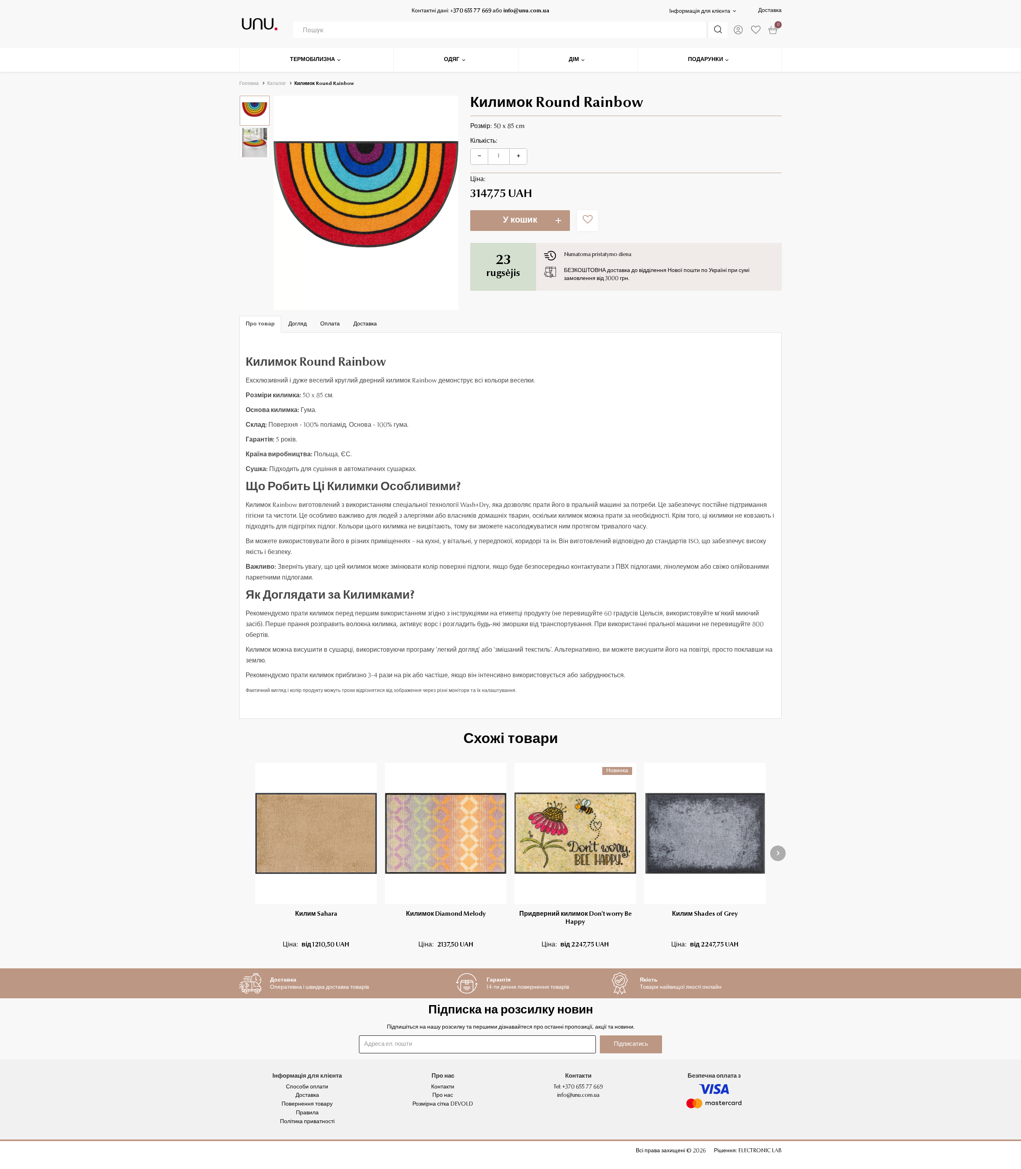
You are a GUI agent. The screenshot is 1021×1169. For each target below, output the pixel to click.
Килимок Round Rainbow (324, 83)
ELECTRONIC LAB (760, 1151)
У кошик (520, 220)
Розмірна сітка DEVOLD (442, 1104)
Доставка (770, 11)
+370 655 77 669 (470, 11)
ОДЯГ (451, 60)
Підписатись (631, 1044)
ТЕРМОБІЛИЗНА (312, 60)
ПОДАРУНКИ (705, 60)
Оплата (330, 324)
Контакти (442, 1087)
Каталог (276, 83)
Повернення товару (307, 1104)
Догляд (297, 324)
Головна (249, 83)
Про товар (260, 324)
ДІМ (574, 60)
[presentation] (778, 853)
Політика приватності (307, 1122)
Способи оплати (307, 1087)
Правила (307, 1113)
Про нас (442, 1095)
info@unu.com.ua (526, 11)
